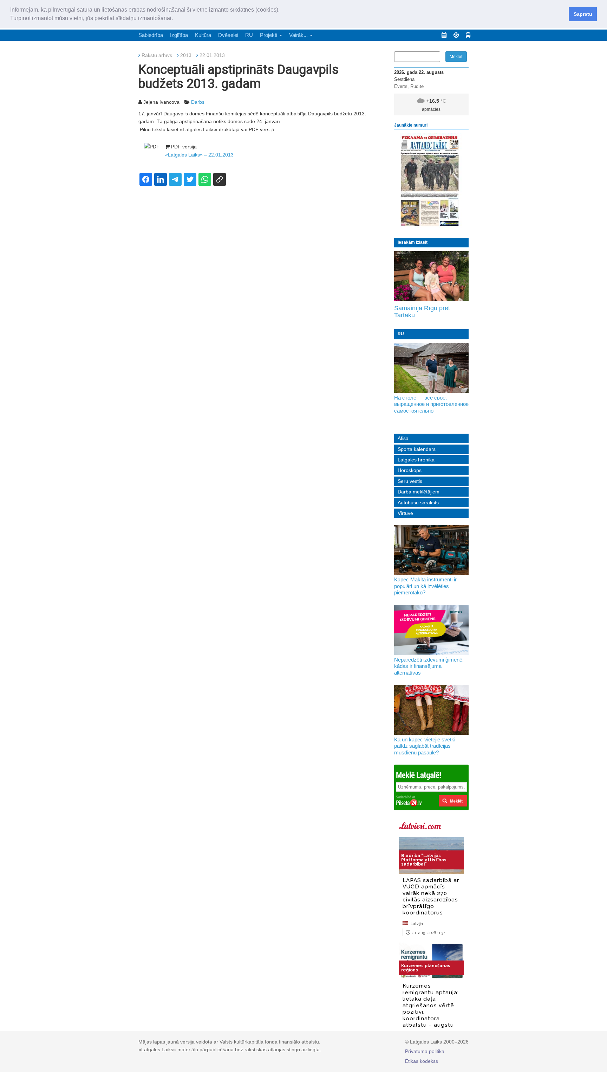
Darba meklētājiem (418, 491)
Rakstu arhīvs (157, 55)
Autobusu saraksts (418, 502)
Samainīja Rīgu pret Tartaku (422, 312)
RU (249, 35)
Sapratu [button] (583, 14)
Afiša (403, 438)
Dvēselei (228, 35)
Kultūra (203, 35)
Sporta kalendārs (417, 449)
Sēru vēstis (410, 481)
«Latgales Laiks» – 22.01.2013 (199, 155)
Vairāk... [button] (299, 35)
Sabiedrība (150, 35)
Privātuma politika (424, 1051)
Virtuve (405, 513)
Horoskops (410, 470)
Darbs (197, 102)
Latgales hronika (416, 459)
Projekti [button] (269, 35)
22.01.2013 (212, 55)
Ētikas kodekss (421, 1061)
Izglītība (179, 35)
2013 (185, 55)
